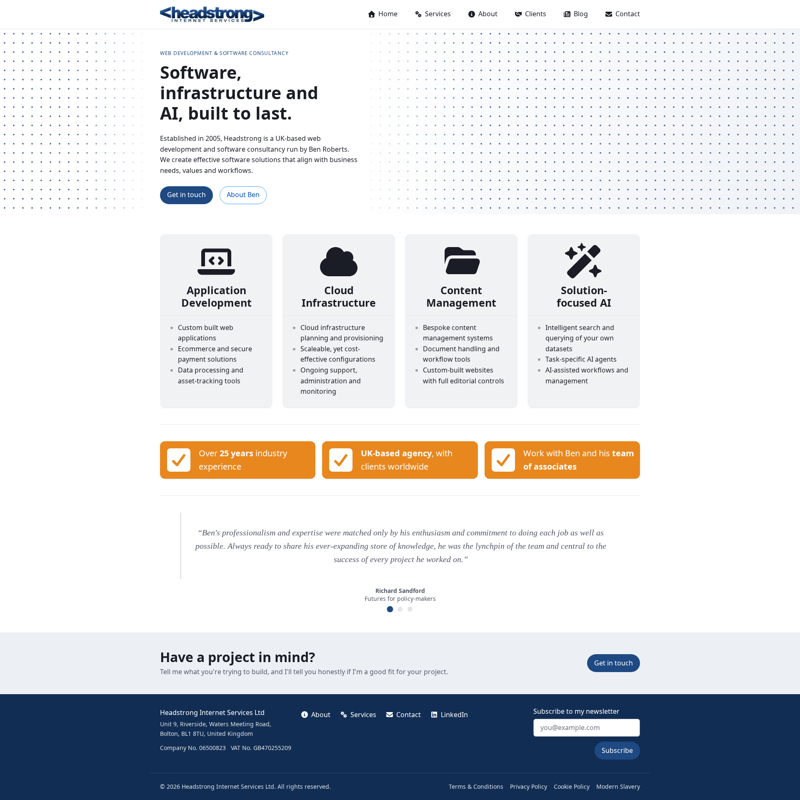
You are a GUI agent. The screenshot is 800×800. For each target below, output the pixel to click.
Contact (627, 13)
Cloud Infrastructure (339, 296)
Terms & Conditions (476, 786)
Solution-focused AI (584, 296)
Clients (535, 13)
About (488, 13)
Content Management (461, 296)
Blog (581, 13)
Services (438, 13)
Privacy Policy (528, 786)
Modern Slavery (618, 786)
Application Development (216, 296)
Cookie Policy (572, 786)
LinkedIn (454, 714)
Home (388, 13)
